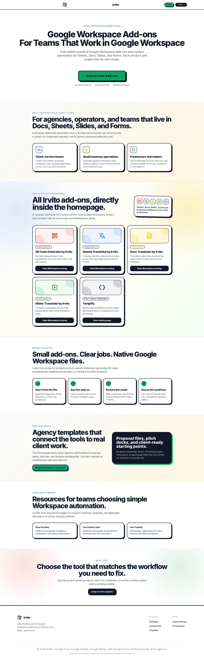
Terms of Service (179, 622)
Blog (169, 5)
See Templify (146, 530)
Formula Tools (155, 626)
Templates (153, 630)
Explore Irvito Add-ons (102, 76)
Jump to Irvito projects (102, 591)
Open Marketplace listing (54, 268)
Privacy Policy (178, 626)
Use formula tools (100, 530)
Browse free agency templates (50, 467)
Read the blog (53, 530)
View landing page (102, 320)
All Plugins (153, 622)
